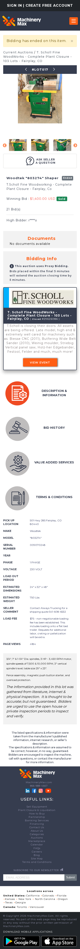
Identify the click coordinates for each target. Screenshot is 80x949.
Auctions (37, 837)
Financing (37, 823)
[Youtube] (48, 790)
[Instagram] (41, 790)
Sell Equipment (36, 806)
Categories (37, 834)
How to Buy (37, 813)
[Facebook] (34, 790)
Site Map (37, 858)
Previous (5, 145)
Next (75, 145)
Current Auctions (18, 52)
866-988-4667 (39, 785)
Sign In (14, 5)
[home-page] (21, 21)
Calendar (37, 844)
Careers (37, 851)
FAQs (36, 848)
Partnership (37, 817)
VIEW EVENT (40, 362)
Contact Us (36, 827)
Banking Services (37, 820)
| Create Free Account (48, 5)
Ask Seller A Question (45, 161)
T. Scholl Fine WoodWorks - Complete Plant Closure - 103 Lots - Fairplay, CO (37, 56)
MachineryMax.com (39, 782)
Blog (37, 855)
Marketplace (36, 841)
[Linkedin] (28, 790)
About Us (37, 830)
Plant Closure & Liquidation (36, 810)
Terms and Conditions (37, 862)
